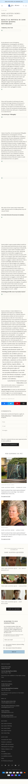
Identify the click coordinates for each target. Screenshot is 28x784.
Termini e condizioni (6, 742)
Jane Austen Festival (6, 730)
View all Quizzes (14, 609)
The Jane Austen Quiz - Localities (14, 586)
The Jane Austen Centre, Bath (8, 701)
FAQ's (2, 758)
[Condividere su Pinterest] (17, 403)
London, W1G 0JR (5, 685)
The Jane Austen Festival (7, 715)
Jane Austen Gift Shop (6, 725)
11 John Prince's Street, (6, 683)
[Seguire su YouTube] (15, 765)
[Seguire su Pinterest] (12, 765)
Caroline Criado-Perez (7, 484)
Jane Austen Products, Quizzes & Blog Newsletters (15, 645)
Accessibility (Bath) (5, 753)
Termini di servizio (17, 415)
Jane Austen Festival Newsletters (13, 648)
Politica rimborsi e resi (6, 749)
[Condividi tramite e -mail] (23, 403)
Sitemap (3, 751)
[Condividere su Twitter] (11, 403)
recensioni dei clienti (6, 739)
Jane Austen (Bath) (5, 728)
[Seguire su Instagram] (8, 765)
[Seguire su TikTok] (19, 765)
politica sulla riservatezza (7, 744)
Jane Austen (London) (6, 723)
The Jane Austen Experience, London (10, 705)
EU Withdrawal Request (7, 760)
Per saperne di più (5, 496)
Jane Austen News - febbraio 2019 (13, 487)
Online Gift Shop (5, 710)
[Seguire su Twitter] (5, 765)
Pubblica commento (10, 444)
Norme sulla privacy (6, 415)
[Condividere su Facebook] (4, 403)
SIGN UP (14, 651)
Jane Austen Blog (5, 733)
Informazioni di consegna (7, 746)
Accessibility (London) (6, 756)
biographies (4, 527)
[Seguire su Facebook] (2, 765)
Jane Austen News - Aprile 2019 (12, 530)
